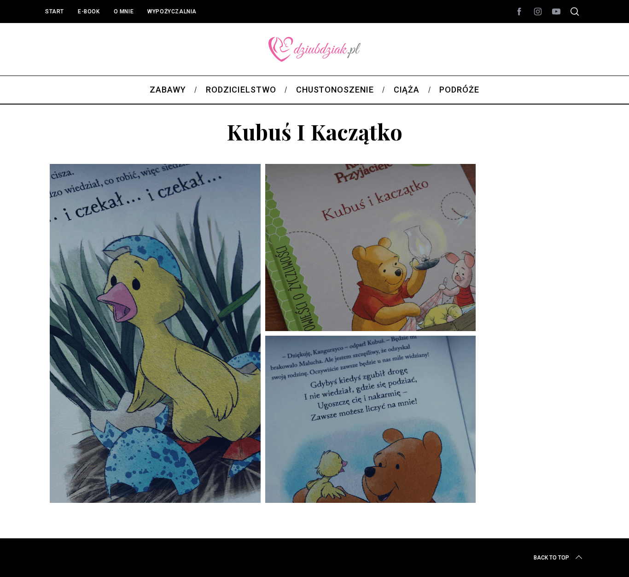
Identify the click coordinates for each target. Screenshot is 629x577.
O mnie (124, 11)
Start (54, 11)
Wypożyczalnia (172, 11)
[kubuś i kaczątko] (262, 504)
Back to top (551, 557)
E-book (89, 11)
